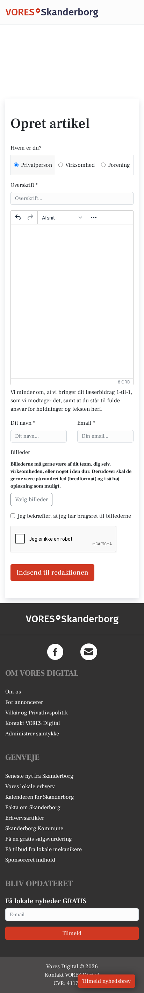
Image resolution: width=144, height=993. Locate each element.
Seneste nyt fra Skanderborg (39, 775)
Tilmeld (72, 933)
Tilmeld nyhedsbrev (106, 981)
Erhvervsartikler (24, 817)
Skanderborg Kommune (34, 828)
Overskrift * (24, 184)
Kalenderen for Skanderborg (39, 796)
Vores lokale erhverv (30, 786)
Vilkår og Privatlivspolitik (36, 712)
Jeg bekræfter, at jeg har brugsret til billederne (74, 515)
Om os (13, 691)
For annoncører (24, 702)
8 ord (124, 381)
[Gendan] (30, 217)
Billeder (20, 452)
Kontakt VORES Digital (32, 723)
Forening (119, 164)
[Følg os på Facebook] (55, 651)
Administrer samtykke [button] (32, 733)
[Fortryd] (18, 217)
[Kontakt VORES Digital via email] (88, 651)
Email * (86, 422)
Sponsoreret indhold (30, 859)
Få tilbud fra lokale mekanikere (43, 849)
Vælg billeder (31, 499)
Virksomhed (80, 164)
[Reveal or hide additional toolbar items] (94, 217)
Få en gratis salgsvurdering (38, 838)
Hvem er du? (25, 147)
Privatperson (36, 164)
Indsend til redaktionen (52, 572)
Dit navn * (22, 422)
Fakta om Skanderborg (32, 807)
